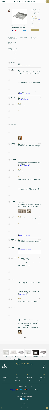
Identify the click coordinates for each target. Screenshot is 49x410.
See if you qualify (32, 20)
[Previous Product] (1, 352)
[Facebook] (43, 367)
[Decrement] (31, 26)
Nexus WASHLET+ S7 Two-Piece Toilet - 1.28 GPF (23, 294)
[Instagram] (45, 367)
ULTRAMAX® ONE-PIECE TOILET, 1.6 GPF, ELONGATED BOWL (24, 219)
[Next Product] (47, 352)
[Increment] (33, 26)
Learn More (35, 18)
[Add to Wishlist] (40, 30)
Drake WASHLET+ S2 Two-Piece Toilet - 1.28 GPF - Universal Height (24, 172)
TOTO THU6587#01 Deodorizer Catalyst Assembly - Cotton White (24, 65)
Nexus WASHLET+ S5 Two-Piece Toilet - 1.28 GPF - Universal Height (25, 249)
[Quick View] (6, 352)
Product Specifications (33, 38)
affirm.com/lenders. (24, 393)
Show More (24, 337)
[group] (24, 354)
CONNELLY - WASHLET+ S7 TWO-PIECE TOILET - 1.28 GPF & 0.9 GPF (25, 165)
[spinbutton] (32, 26)
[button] (47, 1)
